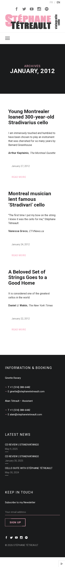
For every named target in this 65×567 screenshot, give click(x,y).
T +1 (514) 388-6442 (19, 387)
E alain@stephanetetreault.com (25, 414)
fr (51, 2)
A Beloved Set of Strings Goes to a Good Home (27, 277)
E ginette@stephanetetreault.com (26, 391)
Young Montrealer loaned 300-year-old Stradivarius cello (31, 117)
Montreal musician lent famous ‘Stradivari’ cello (29, 199)
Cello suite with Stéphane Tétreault (28, 468)
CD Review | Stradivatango (22, 444)
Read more (19, 177)
